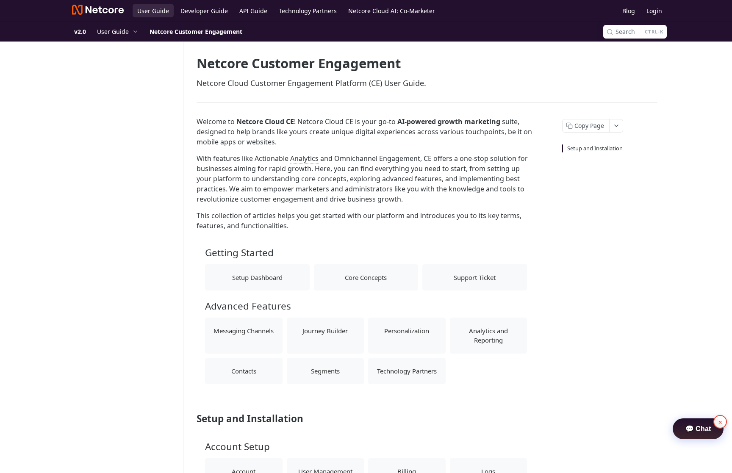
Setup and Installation (595, 148)
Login (654, 11)
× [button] (720, 422)
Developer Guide (204, 11)
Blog (628, 11)
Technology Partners (308, 11)
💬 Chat (698, 428)
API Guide (253, 11)
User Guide (153, 11)
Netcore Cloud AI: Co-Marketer (391, 11)
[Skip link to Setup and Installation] (190, 419)
